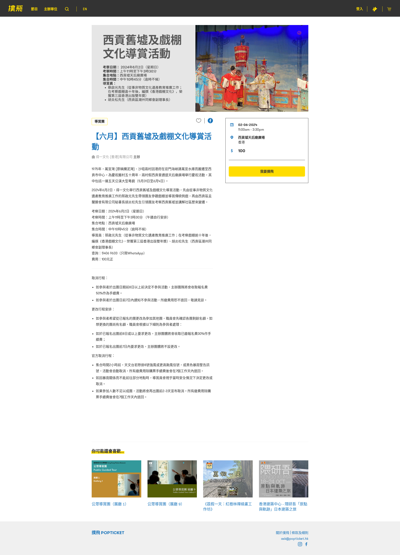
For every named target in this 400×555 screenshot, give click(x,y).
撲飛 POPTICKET (108, 532)
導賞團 (100, 121)
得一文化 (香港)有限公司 (114, 157)
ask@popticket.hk (294, 538)
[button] (210, 120)
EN (85, 9)
